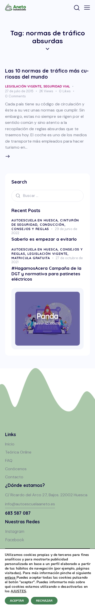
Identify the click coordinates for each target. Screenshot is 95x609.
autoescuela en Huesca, (35, 220)
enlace (10, 577)
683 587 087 (18, 513)
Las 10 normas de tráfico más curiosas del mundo (47, 73)
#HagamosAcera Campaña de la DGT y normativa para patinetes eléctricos (46, 273)
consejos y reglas (30, 229)
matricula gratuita (30, 258)
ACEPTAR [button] (17, 601)
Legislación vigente (23, 86)
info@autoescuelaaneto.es (30, 504)
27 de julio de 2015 (19, 91)
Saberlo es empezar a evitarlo (44, 239)
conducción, (53, 224)
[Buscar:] (47, 195)
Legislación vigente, (48, 254)
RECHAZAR (44, 601)
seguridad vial (56, 86)
